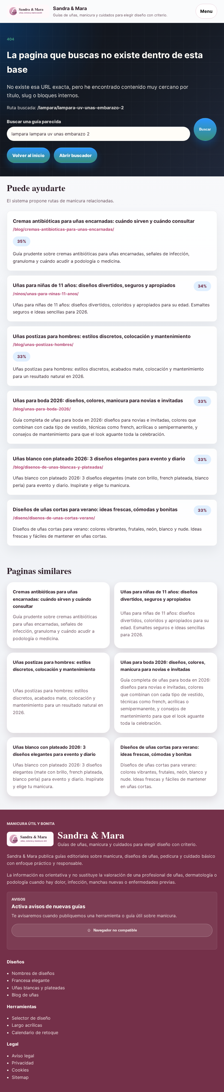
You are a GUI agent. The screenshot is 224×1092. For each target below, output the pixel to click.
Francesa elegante (30, 980)
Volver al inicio (28, 155)
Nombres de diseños (33, 973)
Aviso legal (23, 1055)
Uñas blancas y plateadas (38, 987)
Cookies (20, 1070)
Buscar (205, 129)
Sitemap (20, 1077)
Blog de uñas (25, 995)
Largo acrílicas (27, 1025)
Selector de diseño (31, 1018)
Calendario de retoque (35, 1032)
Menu (206, 11)
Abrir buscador (75, 155)
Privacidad (23, 1063)
